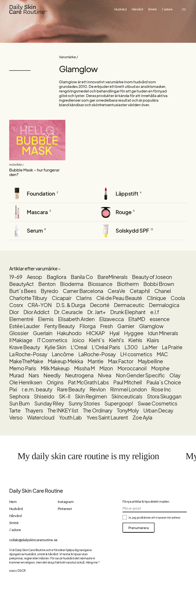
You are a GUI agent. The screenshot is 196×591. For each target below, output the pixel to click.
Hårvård (137, 9)
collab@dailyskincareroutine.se (33, 540)
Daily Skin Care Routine (36, 490)
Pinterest (65, 508)
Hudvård (120, 9)
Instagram (66, 501)
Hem (13, 501)
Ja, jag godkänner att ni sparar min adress (154, 517)
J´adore (167, 9)
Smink (152, 9)
